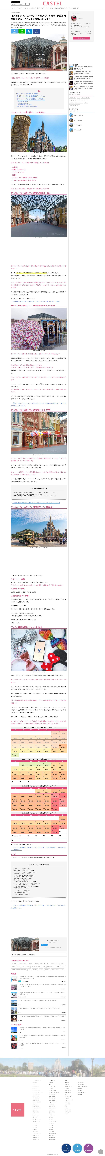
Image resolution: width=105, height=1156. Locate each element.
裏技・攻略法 (36, 1096)
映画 (66, 1106)
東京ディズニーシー (74, 105)
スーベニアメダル (37, 1133)
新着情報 (35, 1082)
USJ (78, 125)
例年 (19, 966)
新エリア (35, 1117)
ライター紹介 (81, 1082)
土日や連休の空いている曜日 (25, 104)
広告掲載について (82, 1092)
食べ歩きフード (36, 1139)
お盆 (44, 966)
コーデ (66, 1094)
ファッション (36, 1116)
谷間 (62, 963)
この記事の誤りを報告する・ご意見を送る (24, 954)
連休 (58, 966)
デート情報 (35, 1131)
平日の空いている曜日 (23, 101)
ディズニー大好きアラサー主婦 (19, 969)
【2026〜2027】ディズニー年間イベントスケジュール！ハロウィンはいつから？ (36, 301)
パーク (63, 966)
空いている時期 (23, 963)
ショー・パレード (37, 1102)
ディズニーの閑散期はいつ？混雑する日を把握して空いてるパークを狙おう (38, 1000)
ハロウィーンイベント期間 (57, 969)
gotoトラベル (36, 1135)
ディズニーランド (55, 963)
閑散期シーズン (50, 966)
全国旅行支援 (36, 1137)
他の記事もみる (81, 38)
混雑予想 (47, 969)
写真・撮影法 (36, 1106)
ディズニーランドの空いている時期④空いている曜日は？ (31, 99)
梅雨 (28, 966)
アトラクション (79, 102)
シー (78, 120)
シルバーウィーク (44, 963)
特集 (78, 130)
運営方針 (80, 1094)
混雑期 (30, 963)
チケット (35, 1088)
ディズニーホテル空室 (37, 1092)
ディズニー (14, 963)
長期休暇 (35, 969)
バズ (78, 97)
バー (86, 100)
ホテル (66, 1108)
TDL (34, 1084)
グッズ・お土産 (36, 1121)
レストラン (35, 1104)
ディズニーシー (85, 97)
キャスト (35, 1114)
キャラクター (36, 1123)
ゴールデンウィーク (35, 966)
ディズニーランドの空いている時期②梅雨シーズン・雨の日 (31, 96)
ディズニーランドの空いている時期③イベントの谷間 (30, 98)
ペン (86, 102)
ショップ (35, 1125)
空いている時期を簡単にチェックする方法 (27, 106)
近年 (29, 969)
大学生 (41, 969)
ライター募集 (81, 1084)
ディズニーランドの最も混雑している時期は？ (28, 93)
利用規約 (80, 1090)
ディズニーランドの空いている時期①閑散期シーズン (30, 95)
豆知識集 (35, 1129)
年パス (66, 1114)
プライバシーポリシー (83, 1086)
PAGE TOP (100, 1151)
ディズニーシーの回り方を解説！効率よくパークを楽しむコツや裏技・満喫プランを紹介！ (42, 1016)
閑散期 (36, 963)
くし (81, 100)
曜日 (23, 966)
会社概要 (80, 1088)
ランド (71, 102)
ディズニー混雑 (36, 1090)
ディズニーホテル (37, 1119)
